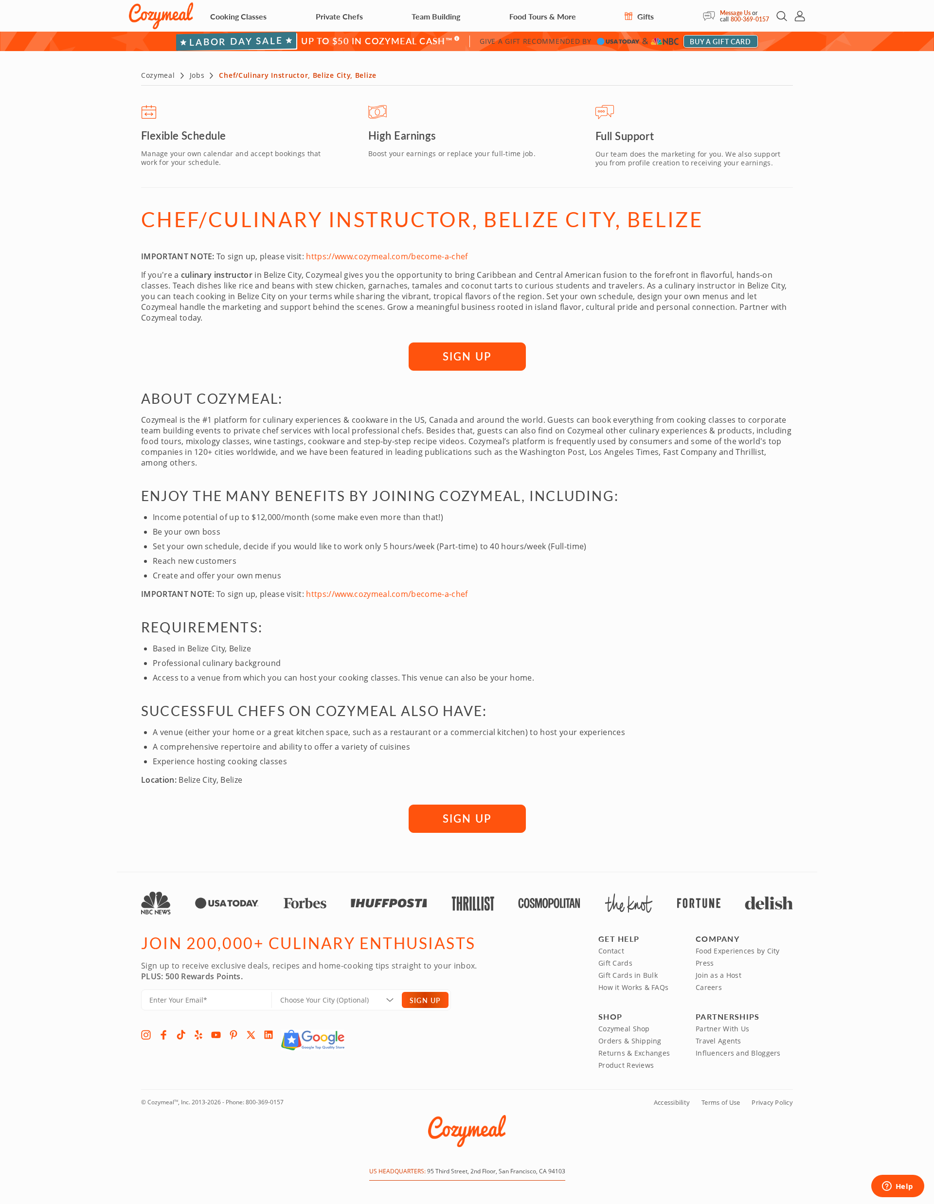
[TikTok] (181, 1035)
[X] (251, 1035)
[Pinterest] (233, 1035)
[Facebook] (163, 1035)
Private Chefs (339, 16)
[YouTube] (216, 1035)
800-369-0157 (750, 19)
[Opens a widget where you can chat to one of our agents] (897, 1187)
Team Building (436, 16)
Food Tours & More (542, 16)
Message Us (735, 13)
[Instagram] (146, 1035)
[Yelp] (198, 1035)
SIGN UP (467, 356)
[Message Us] (711, 16)
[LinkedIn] (268, 1035)
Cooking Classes (238, 16)
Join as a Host (718, 975)
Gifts (644, 16)
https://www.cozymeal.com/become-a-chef (386, 256)
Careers (709, 987)
